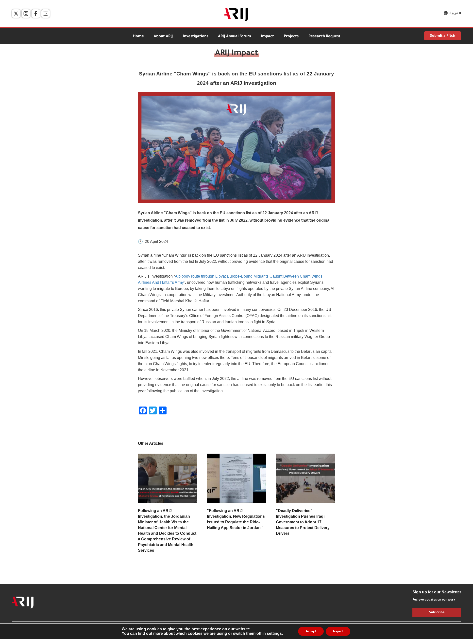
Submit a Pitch (442, 36)
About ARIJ (163, 37)
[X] (16, 13)
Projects (291, 37)
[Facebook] (36, 13)
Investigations (195, 37)
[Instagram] (26, 13)
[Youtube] (45, 13)
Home (138, 37)
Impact (267, 37)
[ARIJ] (23, 602)
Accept (310, 631)
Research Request (324, 37)
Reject (338, 631)
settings (274, 633)
